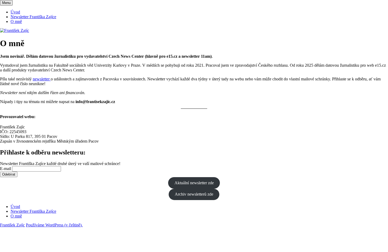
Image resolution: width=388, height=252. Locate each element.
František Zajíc (12, 225)
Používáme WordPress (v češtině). (54, 225)
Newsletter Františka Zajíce (33, 16)
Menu (6, 3)
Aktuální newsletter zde (194, 183)
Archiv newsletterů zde (194, 194)
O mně (16, 21)
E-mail (5, 168)
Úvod (15, 12)
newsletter (42, 79)
